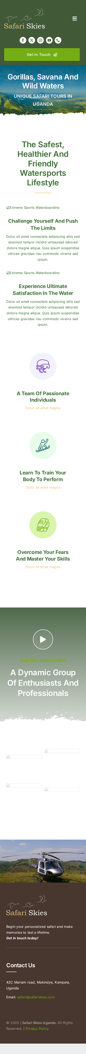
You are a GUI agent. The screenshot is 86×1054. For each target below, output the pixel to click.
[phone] (58, 40)
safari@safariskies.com (36, 997)
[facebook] (23, 40)
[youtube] (49, 40)
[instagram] (40, 40)
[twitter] (31, 40)
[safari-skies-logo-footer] (24, 10)
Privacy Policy (37, 1028)
